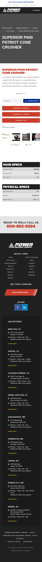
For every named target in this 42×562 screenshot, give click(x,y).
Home (10, 257)
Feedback (31, 275)
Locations (31, 263)
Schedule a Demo (21, 114)
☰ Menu (36, 10)
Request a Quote (21, 108)
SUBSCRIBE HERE (20, 292)
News (31, 260)
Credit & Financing (31, 257)
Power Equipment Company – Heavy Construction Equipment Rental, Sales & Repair (20, 535)
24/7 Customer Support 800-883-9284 (21, 2)
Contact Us (21, 120)
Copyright (27, 541)
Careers (8, 5)
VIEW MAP (12, 344)
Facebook (17, 307)
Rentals (10, 278)
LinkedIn (24, 307)
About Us (33, 5)
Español (31, 266)
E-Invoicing (24, 5)
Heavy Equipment (10, 263)
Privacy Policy (14, 541)
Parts (31, 269)
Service (10, 266)
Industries (16, 5)
